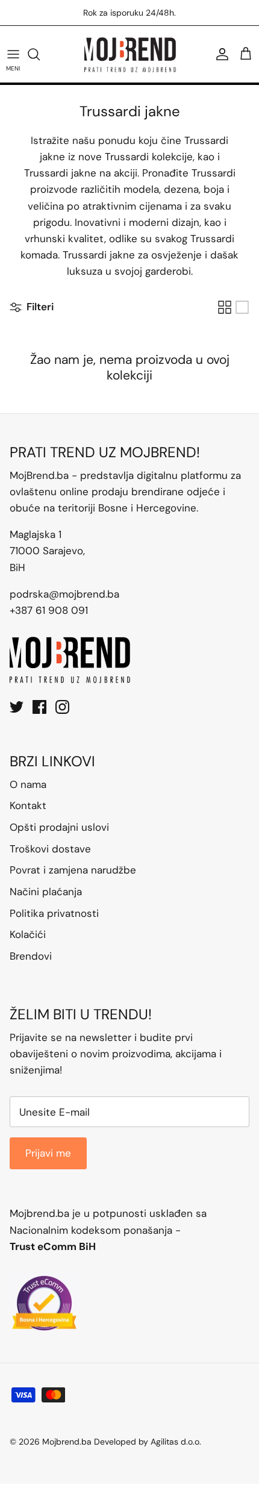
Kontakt (28, 805)
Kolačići (28, 934)
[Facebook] (39, 707)
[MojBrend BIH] (130, 54)
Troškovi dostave (50, 848)
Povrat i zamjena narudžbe (73, 870)
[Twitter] (16, 707)
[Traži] (40, 54)
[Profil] (219, 54)
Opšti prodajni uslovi (59, 827)
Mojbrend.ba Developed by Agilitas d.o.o (120, 1441)
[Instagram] (62, 707)
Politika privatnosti (54, 913)
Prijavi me (48, 1153)
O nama (28, 784)
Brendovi (31, 956)
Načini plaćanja (46, 891)
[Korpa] (245, 54)
